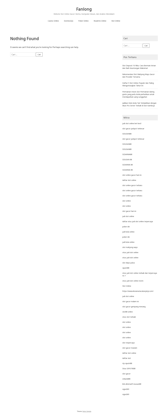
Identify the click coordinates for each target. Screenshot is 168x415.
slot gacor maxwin (129, 348)
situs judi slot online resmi (132, 281)
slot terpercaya (128, 343)
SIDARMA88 (127, 154)
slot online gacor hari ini (131, 175)
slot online (126, 201)
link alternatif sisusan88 (131, 384)
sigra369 (125, 389)
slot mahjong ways (130, 247)
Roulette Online (100, 21)
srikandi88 (126, 379)
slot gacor (126, 373)
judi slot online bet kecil (131, 123)
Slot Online (115, 21)
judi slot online (128, 216)
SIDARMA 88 (127, 165)
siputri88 (125, 268)
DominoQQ (68, 21)
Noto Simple (87, 411)
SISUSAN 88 (127, 159)
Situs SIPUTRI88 (128, 368)
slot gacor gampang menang (133, 306)
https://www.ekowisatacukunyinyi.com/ (137, 291)
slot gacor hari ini (129, 211)
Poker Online (83, 21)
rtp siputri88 (127, 363)
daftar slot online (129, 180)
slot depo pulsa (128, 263)
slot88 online (127, 312)
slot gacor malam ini (130, 301)
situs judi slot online (130, 252)
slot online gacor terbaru (132, 185)
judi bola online (128, 232)
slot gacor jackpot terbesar (133, 128)
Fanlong (84, 9)
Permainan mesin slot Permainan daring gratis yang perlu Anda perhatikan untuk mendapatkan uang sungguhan (138, 94)
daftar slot (126, 358)
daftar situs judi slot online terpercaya (137, 221)
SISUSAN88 (126, 134)
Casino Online (53, 21)
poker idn (126, 226)
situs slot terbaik (129, 317)
